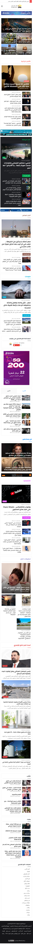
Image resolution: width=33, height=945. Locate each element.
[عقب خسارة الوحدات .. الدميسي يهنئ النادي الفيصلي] (24, 49)
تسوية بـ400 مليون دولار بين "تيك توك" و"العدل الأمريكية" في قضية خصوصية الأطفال (12, 407)
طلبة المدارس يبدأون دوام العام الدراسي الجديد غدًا (24, 41)
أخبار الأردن (27, 869)
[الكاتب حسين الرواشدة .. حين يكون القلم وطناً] (26, 803)
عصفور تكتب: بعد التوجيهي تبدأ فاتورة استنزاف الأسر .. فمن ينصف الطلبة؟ (13, 810)
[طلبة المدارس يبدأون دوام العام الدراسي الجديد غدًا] (24, 38)
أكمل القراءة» (26, 254)
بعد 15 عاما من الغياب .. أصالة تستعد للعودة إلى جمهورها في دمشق (18, 454)
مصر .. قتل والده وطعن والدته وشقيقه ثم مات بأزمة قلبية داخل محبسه (17, 305)
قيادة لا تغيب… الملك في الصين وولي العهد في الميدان (11, 788)
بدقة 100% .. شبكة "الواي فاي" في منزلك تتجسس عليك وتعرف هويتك (11, 550)
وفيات (28, 914)
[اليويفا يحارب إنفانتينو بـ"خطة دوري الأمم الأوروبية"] (26, 194)
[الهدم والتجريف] (26, 796)
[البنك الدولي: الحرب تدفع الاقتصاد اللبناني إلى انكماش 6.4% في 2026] (26, 398)
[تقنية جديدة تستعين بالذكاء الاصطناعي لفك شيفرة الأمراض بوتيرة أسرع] (26, 531)
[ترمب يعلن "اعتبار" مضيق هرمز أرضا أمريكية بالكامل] (26, 94)
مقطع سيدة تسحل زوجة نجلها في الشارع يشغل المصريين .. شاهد (11, 330)
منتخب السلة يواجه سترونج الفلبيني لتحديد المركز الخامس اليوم (12, 203)
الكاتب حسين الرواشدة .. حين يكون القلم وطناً (12, 802)
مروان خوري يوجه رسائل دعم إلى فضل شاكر (12, 430)
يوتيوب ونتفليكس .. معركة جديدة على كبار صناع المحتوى (17, 508)
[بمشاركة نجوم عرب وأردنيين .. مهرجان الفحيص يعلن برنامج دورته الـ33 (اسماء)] (16, 464)
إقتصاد (28, 871)
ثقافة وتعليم (27, 883)
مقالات (28, 907)
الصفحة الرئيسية (27, 931)
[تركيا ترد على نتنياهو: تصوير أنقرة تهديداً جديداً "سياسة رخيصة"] (26, 268)
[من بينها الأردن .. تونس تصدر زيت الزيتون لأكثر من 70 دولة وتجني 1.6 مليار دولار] (8, 38)
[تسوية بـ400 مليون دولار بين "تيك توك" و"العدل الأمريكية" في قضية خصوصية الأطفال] (26, 406)
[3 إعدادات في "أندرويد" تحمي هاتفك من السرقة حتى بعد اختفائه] (26, 523)
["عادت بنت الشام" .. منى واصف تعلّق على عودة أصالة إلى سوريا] (26, 423)
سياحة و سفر (27, 893)
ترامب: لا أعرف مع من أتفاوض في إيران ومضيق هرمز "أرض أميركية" (18, 29)
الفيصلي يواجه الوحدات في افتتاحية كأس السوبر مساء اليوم (12, 189)
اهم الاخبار (27, 878)
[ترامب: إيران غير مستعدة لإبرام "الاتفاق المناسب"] (26, 116)
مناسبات (28, 910)
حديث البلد (27, 888)
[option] (16, 36)
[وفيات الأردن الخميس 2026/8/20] (26, 839)
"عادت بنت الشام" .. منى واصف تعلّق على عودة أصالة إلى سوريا (12, 423)
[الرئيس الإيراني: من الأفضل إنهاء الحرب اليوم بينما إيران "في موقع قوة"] (26, 259)
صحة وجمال (27, 895)
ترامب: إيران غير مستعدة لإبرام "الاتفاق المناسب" (12, 117)
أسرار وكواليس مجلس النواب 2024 (12, 933)
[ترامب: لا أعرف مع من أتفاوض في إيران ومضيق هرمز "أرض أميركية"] (16, 25)
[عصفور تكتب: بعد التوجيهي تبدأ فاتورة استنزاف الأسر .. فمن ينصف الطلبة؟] (26, 810)
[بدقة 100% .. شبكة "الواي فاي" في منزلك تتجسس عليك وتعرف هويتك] (26, 548)
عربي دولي (27, 898)
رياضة (28, 890)
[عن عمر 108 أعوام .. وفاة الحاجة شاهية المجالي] (26, 826)
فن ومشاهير (27, 900)
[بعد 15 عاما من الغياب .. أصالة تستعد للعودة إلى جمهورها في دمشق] (16, 450)
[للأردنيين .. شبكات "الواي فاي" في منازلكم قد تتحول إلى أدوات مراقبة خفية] (26, 540)
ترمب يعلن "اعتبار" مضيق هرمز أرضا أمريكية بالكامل (12, 95)
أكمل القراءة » (26, 175)
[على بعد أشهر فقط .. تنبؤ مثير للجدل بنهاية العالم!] (26, 101)
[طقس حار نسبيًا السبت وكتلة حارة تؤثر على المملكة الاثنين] (16, 78)
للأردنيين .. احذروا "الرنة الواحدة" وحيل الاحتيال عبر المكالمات (12, 124)
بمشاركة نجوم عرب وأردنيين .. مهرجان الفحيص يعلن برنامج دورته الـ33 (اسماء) (17, 468)
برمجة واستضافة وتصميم (20, 940)
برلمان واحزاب (26, 876)
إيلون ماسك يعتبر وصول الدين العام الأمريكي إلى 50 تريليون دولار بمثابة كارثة (13, 110)
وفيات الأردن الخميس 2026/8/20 (15, 838)
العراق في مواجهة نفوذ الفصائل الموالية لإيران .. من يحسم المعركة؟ (9, 612)
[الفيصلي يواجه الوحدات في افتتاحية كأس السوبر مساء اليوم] (28, 188)
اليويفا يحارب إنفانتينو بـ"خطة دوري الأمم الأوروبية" (13, 195)
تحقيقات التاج (27, 881)
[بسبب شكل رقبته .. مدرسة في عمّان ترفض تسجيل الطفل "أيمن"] (16, 578)
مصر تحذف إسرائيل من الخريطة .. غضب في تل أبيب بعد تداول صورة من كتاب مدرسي (16, 244)
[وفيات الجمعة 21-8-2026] (26, 833)
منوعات (28, 912)
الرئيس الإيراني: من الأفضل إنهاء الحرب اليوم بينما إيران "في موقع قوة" (12, 261)
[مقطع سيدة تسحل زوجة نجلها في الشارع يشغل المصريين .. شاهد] (26, 329)
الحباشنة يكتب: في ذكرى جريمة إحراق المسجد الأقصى (12, 782)
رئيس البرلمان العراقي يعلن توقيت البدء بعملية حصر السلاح (16, 672)
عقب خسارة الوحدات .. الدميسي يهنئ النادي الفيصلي (24, 54)
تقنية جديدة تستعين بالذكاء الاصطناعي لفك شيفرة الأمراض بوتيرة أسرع (12, 533)
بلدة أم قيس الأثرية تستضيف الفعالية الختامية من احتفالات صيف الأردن (17, 703)
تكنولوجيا (28, 886)
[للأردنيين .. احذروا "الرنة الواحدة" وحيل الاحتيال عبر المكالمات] (26, 123)
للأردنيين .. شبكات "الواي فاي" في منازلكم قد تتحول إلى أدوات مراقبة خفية (12, 542)
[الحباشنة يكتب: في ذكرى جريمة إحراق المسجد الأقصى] (26, 783)
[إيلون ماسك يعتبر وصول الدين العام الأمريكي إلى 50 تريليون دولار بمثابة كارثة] (26, 108)
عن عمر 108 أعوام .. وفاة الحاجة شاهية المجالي (13, 825)
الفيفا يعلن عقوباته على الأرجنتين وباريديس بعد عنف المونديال (11, 182)
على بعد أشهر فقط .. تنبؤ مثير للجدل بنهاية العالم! (12, 102)
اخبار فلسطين (26, 874)
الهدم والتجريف (16, 794)
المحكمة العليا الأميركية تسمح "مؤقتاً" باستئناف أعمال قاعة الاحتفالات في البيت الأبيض (12, 322)
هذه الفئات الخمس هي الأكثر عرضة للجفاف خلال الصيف (12, 415)
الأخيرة (24, 390)
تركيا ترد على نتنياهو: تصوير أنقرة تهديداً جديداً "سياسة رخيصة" (12, 269)
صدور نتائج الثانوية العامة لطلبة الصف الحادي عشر (18, 1)
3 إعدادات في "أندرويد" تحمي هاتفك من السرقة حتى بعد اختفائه (13, 525)
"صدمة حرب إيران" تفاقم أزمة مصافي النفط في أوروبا (16, 763)
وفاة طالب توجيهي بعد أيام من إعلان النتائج (11, 845)
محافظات (27, 905)
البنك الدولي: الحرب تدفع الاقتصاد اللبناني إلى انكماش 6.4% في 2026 (12, 398)
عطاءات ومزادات (26, 902)
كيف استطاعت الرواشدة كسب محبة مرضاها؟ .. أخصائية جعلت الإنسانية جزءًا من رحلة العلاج (24, 613)
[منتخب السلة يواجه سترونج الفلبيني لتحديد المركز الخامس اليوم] (26, 201)
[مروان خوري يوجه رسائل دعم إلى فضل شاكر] (26, 431)
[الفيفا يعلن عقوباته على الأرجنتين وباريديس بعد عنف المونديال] (26, 181)
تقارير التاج (23, 933)
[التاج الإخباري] (16, 6)
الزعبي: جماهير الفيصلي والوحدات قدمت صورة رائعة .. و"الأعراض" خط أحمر (17, 165)
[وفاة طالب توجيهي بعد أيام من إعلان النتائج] (26, 846)
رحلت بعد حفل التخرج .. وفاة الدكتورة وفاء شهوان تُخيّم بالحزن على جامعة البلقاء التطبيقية (13, 854)
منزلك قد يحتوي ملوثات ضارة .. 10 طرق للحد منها (17, 733)
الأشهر (8, 390)
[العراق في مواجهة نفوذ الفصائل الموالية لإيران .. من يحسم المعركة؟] (9, 600)
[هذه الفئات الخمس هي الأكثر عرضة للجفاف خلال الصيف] (26, 416)
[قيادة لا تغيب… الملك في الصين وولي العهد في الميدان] (26, 789)
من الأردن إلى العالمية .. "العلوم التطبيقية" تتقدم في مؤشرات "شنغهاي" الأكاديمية (24, 636)
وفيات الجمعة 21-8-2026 (13, 831)
